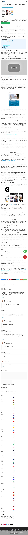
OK (11, 533)
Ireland (2, 440)
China (1, 412)
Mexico (2, 453)
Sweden (2, 493)
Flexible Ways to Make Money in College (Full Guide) (7, 516)
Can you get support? (5, 47)
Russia (2, 478)
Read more (15, 533)
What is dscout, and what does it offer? (8, 40)
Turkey (2, 502)
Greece (2, 429)
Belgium (2, 401)
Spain (1, 491)
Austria (2, 399)
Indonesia (2, 438)
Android (12, 204)
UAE (1, 504)
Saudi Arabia (2, 480)
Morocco (2, 455)
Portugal (2, 472)
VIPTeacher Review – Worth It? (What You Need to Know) (8, 518)
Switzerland (2, 496)
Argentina (2, 395)
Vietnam (2, 508)
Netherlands (2, 457)
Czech (1, 416)
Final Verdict (4, 48)
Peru (1, 465)
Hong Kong (2, 431)
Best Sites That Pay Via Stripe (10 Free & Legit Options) (8, 519)
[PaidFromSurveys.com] (2, 1)
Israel (1, 442)
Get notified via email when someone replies (8, 384)
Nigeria (2, 461)
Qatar (1, 474)
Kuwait (2, 448)
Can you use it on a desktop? (6, 45)
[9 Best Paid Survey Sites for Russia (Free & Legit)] (14, 479)
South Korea (2, 489)
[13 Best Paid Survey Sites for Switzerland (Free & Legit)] (14, 495)
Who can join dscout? (5, 46)
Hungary (2, 433)
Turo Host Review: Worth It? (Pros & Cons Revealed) (7, 517)
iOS (15, 204)
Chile (1, 410)
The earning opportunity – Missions (8, 41)
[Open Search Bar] (23, 1)
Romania (2, 476)
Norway (2, 464)
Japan (1, 446)
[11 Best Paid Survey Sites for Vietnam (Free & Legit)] (14, 509)
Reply (3, 297)
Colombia (2, 414)
